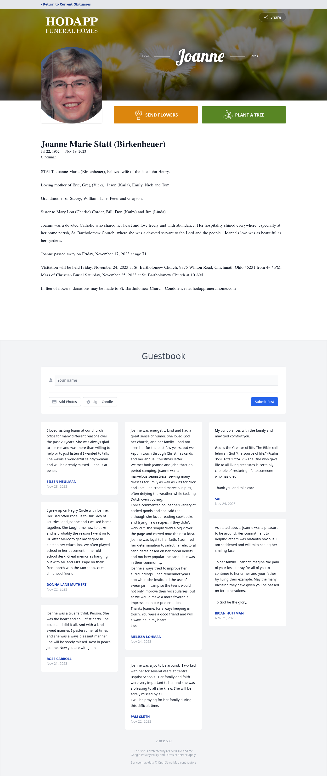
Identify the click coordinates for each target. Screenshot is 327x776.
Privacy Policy (150, 755)
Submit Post (264, 401)
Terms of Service (176, 755)
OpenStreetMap (168, 762)
